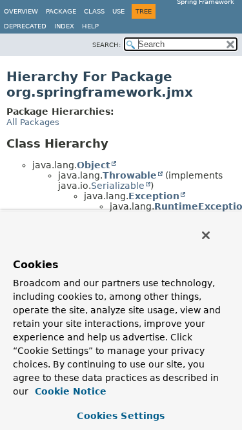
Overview (21, 11)
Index (64, 26)
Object (93, 165)
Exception (153, 196)
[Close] (206, 235)
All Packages (32, 122)
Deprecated (25, 26)
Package (61, 11)
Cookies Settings (121, 416)
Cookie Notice (69, 391)
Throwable (130, 175)
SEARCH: (106, 44)
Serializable (118, 186)
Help (90, 26)
